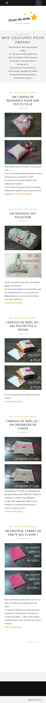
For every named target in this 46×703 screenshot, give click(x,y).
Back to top (34, 700)
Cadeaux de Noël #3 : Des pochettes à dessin (23, 325)
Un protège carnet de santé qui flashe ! (23, 532)
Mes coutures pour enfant (23, 92)
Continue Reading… (23, 194)
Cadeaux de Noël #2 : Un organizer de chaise (23, 424)
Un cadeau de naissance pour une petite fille (23, 100)
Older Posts (33, 642)
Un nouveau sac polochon (23, 215)
